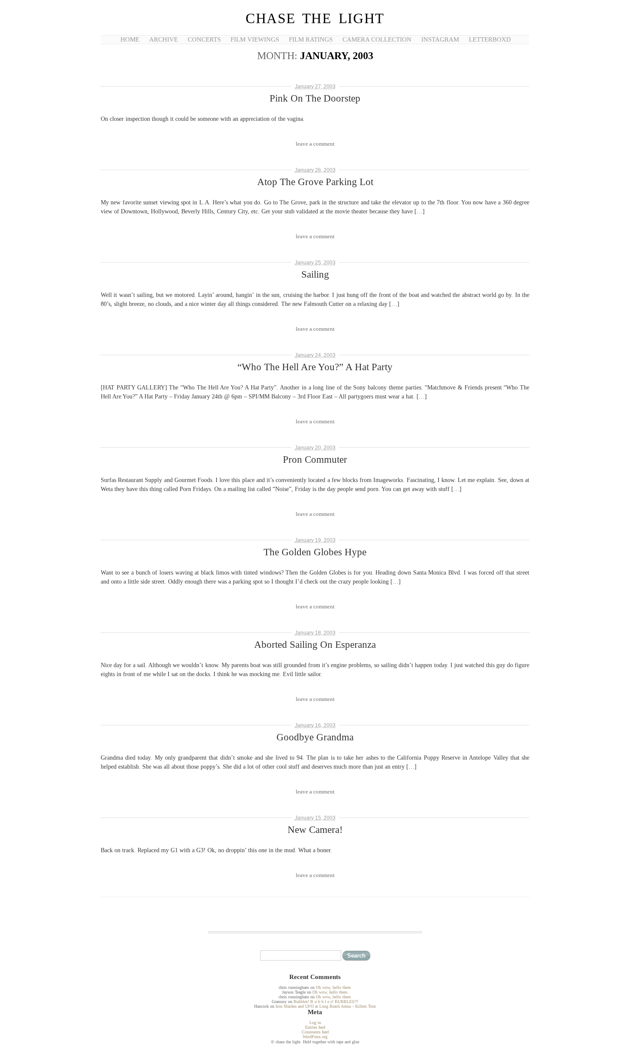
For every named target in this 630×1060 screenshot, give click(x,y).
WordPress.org (315, 1036)
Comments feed (315, 1032)
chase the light (315, 18)
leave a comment (315, 144)
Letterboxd (490, 39)
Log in (315, 1022)
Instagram (440, 39)
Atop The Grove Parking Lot (315, 182)
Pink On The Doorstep (315, 98)
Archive (163, 39)
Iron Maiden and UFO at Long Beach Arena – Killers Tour (326, 1006)
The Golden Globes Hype (315, 552)
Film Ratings (311, 39)
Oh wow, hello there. (334, 987)
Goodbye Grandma (315, 737)
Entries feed (315, 1027)
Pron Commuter (315, 459)
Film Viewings (255, 39)
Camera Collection (376, 39)
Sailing (315, 274)
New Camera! (315, 829)
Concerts (204, 39)
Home (129, 39)
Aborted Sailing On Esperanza (315, 644)
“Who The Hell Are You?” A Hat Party (315, 367)
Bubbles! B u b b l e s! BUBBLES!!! (326, 1001)
